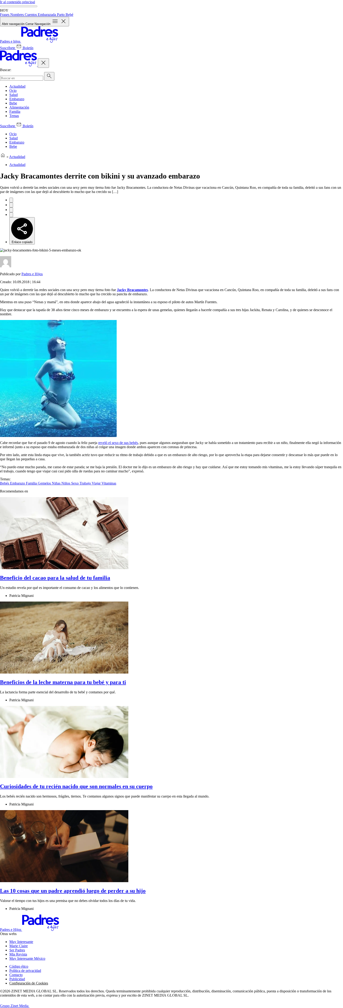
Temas (14, 116)
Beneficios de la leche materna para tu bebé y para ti (63, 682)
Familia (14, 112)
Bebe (13, 103)
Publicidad (17, 979)
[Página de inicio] (3, 157)
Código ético (18, 966)
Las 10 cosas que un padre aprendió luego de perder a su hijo (73, 891)
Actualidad (17, 86)
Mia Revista (18, 954)
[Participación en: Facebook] (11, 200)
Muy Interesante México (27, 958)
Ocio (13, 91)
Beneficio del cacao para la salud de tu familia (55, 578)
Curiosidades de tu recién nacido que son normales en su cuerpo (76, 786)
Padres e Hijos (32, 274)
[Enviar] (49, 76)
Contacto (16, 975)
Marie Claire (18, 946)
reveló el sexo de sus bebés (118, 443)
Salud (13, 95)
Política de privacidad (25, 971)
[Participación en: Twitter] (11, 205)
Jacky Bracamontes (132, 290)
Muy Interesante (21, 942)
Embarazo (16, 99)
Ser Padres (17, 950)
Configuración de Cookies (28, 983)
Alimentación (19, 107)
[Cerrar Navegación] (43, 63)
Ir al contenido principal (17, 2)
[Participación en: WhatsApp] (11, 209)
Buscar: (5, 70)
